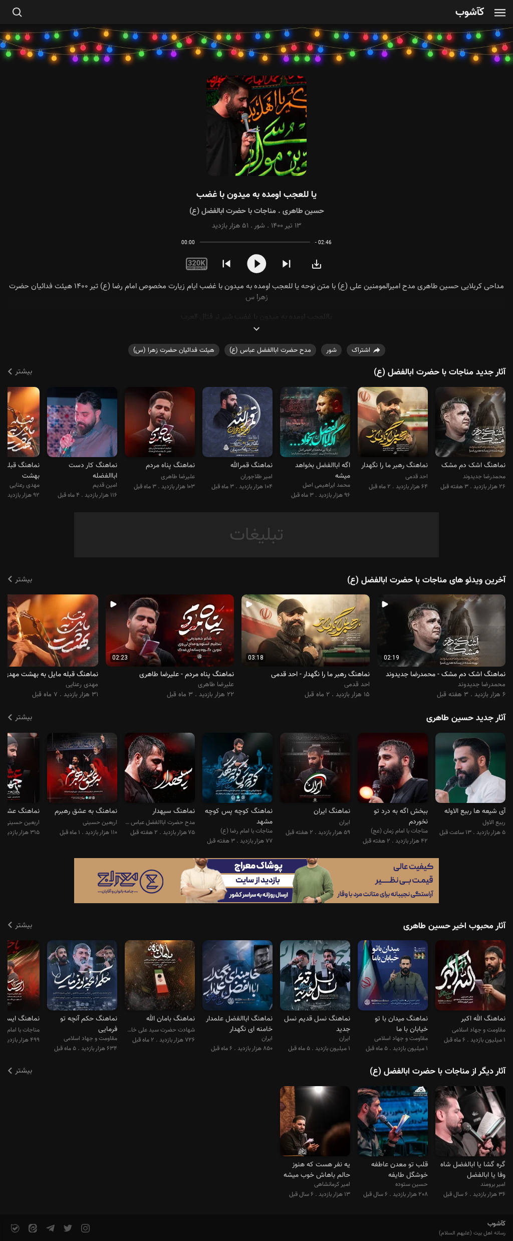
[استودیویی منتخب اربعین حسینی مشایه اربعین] (82, 769)
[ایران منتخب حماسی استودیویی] (237, 977)
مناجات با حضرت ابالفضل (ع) (232, 211)
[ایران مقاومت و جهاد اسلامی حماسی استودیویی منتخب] (315, 977)
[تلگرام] (49, 1228)
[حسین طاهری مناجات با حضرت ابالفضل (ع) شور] (256, 126)
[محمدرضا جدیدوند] (470, 423)
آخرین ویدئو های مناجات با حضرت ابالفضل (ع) (426, 580)
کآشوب (469, 13)
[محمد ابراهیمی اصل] (315, 423)
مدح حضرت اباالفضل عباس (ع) (270, 350)
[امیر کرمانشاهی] (315, 1122)
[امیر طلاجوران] (237, 423)
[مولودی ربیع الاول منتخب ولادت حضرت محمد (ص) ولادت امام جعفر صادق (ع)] (470, 769)
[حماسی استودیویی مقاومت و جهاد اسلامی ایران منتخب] (470, 977)
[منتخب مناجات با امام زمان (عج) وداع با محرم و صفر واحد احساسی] (393, 769)
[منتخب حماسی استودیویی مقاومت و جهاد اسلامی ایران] (393, 977)
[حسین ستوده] (393, 1122)
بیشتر (23, 371)
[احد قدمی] (393, 423)
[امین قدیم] (82, 423)
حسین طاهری (303, 211)
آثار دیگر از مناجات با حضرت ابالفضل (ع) (437, 1071)
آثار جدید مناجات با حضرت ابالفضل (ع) (439, 372)
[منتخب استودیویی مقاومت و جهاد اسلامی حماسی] (82, 977)
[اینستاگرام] (84, 1228)
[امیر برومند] (470, 1122)
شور (259, 226)
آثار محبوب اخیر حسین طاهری (454, 926)
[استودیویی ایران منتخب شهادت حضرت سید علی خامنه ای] (315, 769)
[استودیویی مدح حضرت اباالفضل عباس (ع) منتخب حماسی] (160, 769)
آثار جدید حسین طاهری (465, 718)
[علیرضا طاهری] (160, 423)
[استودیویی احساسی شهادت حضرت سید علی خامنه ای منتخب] (160, 977)
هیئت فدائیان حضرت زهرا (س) (173, 350)
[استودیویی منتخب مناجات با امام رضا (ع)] (237, 769)
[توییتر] (67, 1228)
